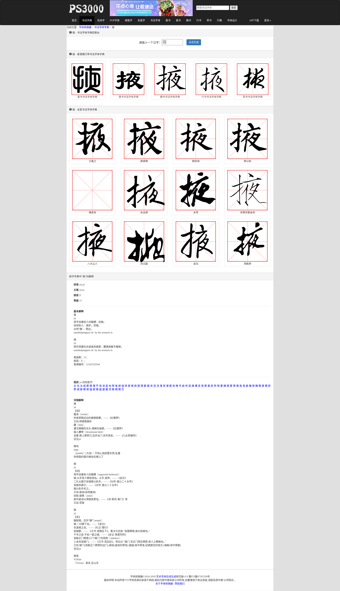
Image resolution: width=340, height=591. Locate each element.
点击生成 (194, 42)
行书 (198, 20)
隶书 (178, 20)
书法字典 (87, 20)
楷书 (188, 20)
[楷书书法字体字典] (170, 78)
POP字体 (115, 20)
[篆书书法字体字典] (87, 78)
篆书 (168, 20)
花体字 (101, 20)
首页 (74, 20)
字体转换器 (85, 27)
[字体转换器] (86, 4)
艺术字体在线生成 (166, 576)
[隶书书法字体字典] (129, 78)
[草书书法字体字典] (253, 78)
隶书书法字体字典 (128, 97)
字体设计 (232, 20)
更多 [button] (266, 20)
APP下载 (254, 20)
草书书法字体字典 (253, 97)
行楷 (219, 20)
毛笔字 (141, 20)
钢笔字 (128, 20)
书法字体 (155, 20)
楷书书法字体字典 (170, 97)
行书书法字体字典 (211, 97)
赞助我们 (180, 583)
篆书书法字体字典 (87, 97)
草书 (209, 20)
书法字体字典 (101, 27)
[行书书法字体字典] (211, 78)
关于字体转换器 (164, 583)
